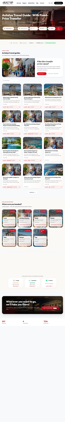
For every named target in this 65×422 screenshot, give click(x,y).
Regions (25, 3)
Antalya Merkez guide (23, 222)
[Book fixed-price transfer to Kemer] (56, 218)
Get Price (59, 28)
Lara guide (5, 222)
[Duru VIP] (8, 3)
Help (37, 3)
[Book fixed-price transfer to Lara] (9, 218)
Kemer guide (52, 222)
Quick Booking (58, 3)
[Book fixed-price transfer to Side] (9, 238)
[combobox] (9, 28)
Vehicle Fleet (31, 3)
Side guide (5, 241)
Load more (31, 192)
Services (19, 3)
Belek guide (37, 222)
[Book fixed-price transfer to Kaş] (40, 238)
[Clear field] (12, 28)
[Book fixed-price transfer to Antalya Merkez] (25, 218)
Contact (42, 3)
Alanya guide (21, 241)
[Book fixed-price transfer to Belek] (40, 218)
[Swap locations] (16, 28)
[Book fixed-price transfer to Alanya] (25, 238)
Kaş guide (36, 241)
